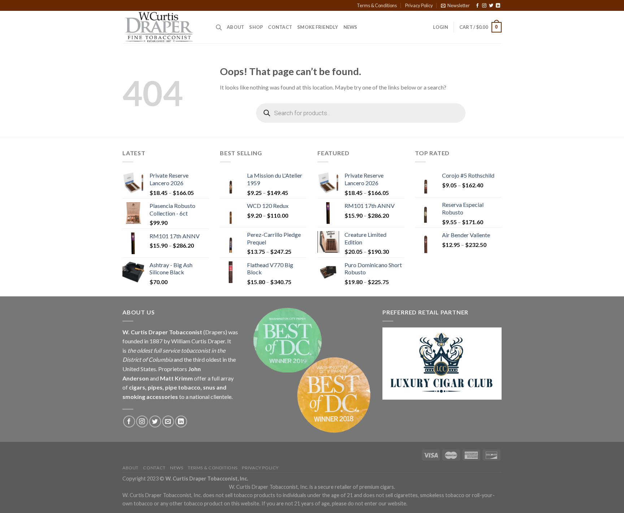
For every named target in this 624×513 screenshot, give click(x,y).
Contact (280, 27)
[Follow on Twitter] (491, 5)
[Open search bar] (219, 27)
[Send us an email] (168, 421)
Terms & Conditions (377, 5)
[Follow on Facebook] (477, 5)
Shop (256, 27)
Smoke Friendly (317, 27)
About (235, 27)
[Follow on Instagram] (484, 5)
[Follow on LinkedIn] (498, 5)
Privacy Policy (419, 5)
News (350, 27)
